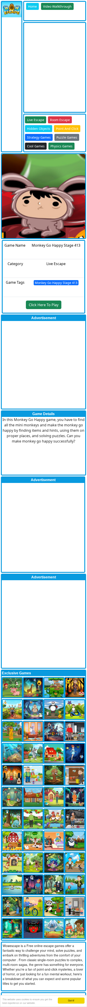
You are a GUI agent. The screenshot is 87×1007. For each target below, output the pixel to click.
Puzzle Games (66, 137)
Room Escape (60, 120)
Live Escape (35, 120)
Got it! (71, 1000)
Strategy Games (39, 137)
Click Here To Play (43, 304)
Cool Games (36, 146)
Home (32, 6)
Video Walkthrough (57, 6)
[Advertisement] (43, 67)
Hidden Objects (38, 128)
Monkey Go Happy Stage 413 (56, 283)
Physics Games (61, 146)
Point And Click (67, 128)
